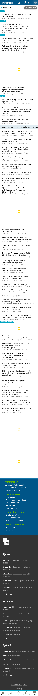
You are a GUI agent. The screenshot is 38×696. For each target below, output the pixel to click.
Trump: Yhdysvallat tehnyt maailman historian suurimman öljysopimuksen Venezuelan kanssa (15, 149)
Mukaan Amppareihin (14, 520)
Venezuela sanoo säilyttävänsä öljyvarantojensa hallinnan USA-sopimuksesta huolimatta (13, 90)
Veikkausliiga (14, 319)
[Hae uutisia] (19, 2)
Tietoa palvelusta (12, 503)
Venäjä (12, 296)
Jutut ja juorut (17, 42)
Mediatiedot (10, 530)
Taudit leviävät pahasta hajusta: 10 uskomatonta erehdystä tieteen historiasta (17, 238)
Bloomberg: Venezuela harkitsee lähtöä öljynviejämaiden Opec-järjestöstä (16, 254)
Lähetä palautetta (12, 490)
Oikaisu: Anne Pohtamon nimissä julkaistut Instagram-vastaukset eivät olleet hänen (17, 39)
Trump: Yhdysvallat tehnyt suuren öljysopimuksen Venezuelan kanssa (14, 158)
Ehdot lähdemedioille (13, 518)
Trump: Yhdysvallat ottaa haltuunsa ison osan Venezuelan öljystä (16, 166)
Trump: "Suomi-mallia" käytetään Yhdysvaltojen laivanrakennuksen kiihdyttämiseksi (14, 383)
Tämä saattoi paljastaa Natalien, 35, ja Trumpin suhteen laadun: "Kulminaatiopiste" (15, 346)
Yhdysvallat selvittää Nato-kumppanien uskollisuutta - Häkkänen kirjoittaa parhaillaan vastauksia (16, 393)
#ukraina (26, 127)
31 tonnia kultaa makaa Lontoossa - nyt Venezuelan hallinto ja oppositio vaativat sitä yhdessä (16, 373)
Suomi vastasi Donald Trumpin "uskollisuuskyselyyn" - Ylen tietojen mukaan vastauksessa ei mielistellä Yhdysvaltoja (15, 27)
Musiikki (19, 241)
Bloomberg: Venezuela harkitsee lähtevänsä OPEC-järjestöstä (13, 262)
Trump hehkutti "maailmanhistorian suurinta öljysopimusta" (15, 120)
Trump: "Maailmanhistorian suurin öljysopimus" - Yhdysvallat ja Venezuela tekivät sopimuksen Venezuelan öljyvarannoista (16, 189)
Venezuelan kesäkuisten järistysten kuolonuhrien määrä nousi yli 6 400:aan (16, 401)
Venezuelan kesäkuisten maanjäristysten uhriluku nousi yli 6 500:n (16, 308)
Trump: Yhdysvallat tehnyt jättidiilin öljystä (17, 172)
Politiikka (18, 52)
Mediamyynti (10, 527)
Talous (18, 249)
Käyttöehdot (10, 497)
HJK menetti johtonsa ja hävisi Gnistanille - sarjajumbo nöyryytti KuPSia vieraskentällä (17, 316)
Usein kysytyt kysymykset (15, 500)
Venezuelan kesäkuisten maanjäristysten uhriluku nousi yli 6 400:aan (16, 409)
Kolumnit (16, 280)
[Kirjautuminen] (35, 3)
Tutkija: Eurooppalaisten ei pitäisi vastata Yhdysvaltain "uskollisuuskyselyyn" (16, 337)
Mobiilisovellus (11, 508)
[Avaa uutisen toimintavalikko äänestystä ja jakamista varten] (36, 16)
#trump (19, 127)
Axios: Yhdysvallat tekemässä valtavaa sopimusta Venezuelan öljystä (15, 269)
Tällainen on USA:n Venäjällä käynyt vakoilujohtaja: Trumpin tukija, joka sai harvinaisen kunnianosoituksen (16, 292)
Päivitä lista (31, 8)
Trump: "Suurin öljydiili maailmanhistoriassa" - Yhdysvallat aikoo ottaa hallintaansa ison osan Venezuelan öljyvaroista (16, 110)
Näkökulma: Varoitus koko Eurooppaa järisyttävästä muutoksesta (15, 277)
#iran (13, 127)
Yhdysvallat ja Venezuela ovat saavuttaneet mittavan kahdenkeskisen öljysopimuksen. (17, 132)
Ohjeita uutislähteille (13, 515)
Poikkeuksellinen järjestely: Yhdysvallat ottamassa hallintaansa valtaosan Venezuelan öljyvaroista (16, 48)
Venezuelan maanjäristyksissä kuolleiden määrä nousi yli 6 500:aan (16, 301)
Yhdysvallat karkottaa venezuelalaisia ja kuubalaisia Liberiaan (16, 364)
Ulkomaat (25, 304)
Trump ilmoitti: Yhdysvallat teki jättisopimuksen (13, 231)
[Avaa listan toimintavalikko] (13, 7)
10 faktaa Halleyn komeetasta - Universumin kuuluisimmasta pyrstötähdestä (13, 355)
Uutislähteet (10, 505)
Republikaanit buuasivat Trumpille (14, 284)
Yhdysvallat (20, 18)
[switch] (1, 88)
